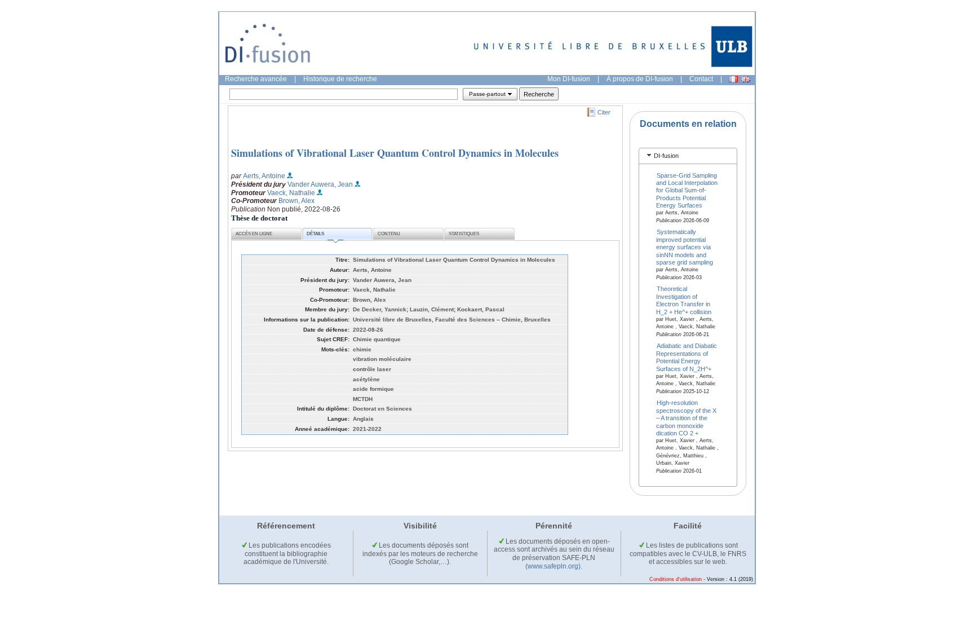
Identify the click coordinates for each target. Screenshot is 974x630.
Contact (701, 79)
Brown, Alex (296, 201)
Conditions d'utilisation (675, 579)
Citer (603, 112)
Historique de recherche (340, 79)
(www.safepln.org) (553, 566)
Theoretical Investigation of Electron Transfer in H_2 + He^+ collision (683, 300)
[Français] (733, 79)
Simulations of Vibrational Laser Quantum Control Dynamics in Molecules (395, 153)
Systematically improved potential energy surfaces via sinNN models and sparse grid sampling (684, 247)
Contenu (389, 233)
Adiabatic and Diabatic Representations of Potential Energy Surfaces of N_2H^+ (687, 357)
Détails (315, 233)
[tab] (688, 156)
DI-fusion (666, 155)
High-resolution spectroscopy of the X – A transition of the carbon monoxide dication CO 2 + (686, 418)
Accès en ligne (254, 233)
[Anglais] (745, 79)
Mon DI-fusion (568, 79)
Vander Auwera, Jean (320, 184)
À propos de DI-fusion (639, 79)
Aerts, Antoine (264, 176)
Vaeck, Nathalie (291, 193)
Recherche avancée (256, 79)
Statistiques (464, 233)
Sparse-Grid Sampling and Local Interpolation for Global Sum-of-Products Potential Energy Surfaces (687, 190)
